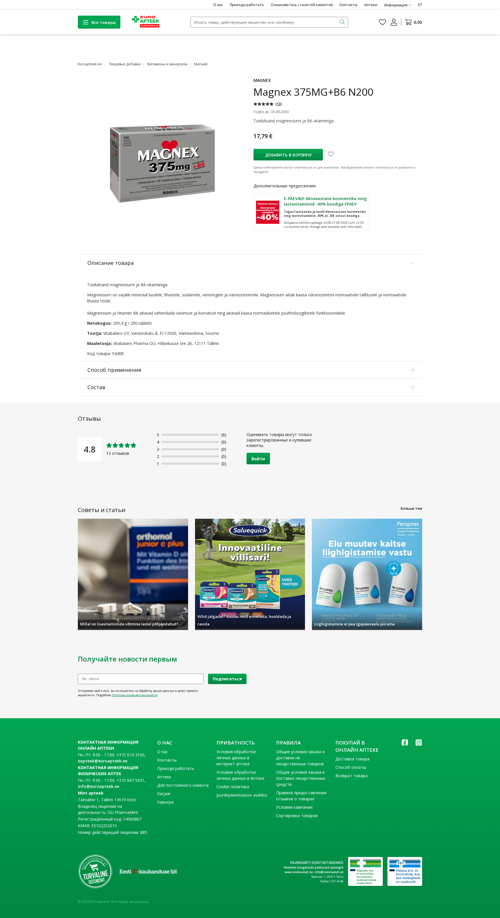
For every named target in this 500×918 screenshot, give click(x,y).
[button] (267, 104)
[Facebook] (404, 744)
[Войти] (393, 22)
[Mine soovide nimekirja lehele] (382, 22)
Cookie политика (232, 786)
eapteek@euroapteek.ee (102, 761)
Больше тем (411, 508)
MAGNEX (262, 80)
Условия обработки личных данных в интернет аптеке (236, 757)
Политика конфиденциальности (134, 695)
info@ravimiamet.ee (329, 872)
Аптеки (370, 4)
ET (420, 4)
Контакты (348, 4)
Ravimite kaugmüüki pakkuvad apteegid (313, 867)
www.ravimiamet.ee (299, 872)
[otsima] (342, 22)
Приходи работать (247, 4)
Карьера (165, 802)
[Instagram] (418, 744)
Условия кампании (294, 807)
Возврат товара (351, 775)
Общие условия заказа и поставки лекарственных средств (300, 778)
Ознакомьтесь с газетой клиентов (302, 4)
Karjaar (164, 793)
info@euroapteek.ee (98, 786)
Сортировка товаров (297, 815)
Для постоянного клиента (183, 785)
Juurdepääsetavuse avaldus (241, 795)
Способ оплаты (350, 767)
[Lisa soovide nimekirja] (331, 154)
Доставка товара (352, 759)
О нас (218, 4)
